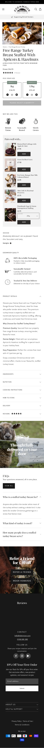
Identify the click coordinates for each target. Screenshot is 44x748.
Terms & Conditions (22, 725)
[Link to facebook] (16, 656)
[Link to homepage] (22, 9)
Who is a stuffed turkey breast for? (20, 497)
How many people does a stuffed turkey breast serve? (19, 534)
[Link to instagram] (22, 656)
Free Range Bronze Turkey (17, 47)
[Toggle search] (35, 9)
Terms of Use (28, 721)
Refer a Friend (22, 572)
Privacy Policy (16, 721)
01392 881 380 (22, 639)
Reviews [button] (6, 414)
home (5, 47)
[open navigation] (3, 9)
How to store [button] (9, 398)
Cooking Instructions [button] (12, 390)
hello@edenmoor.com (23, 636)
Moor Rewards (22, 581)
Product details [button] (10, 296)
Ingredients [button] (8, 374)
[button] (40, 9)
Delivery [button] (6, 406)
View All (9, 486)
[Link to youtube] (28, 656)
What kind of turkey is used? (17, 523)
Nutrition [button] (7, 382)
